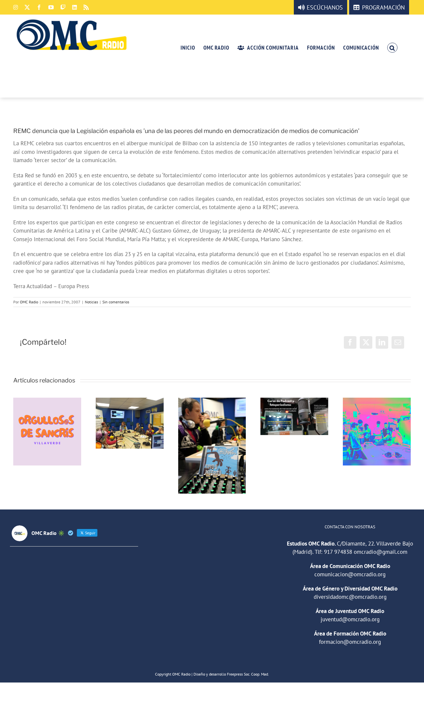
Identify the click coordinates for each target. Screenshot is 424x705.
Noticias (91, 301)
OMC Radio (29, 301)
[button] (392, 47)
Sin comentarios (115, 301)
